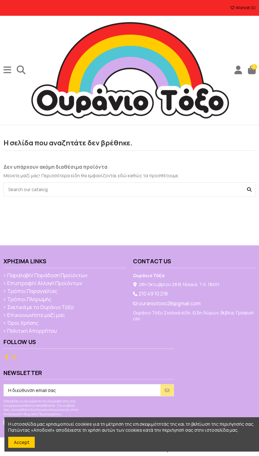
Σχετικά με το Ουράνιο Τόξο (40, 307)
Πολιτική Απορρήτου (32, 331)
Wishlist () (245, 7)
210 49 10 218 (153, 293)
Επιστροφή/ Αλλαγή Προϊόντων (44, 283)
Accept (21, 442)
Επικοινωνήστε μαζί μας (36, 315)
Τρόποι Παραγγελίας (32, 291)
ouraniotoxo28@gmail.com (170, 303)
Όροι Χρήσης (23, 323)
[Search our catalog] (249, 189)
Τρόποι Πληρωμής (29, 299)
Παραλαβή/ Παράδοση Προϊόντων (47, 275)
